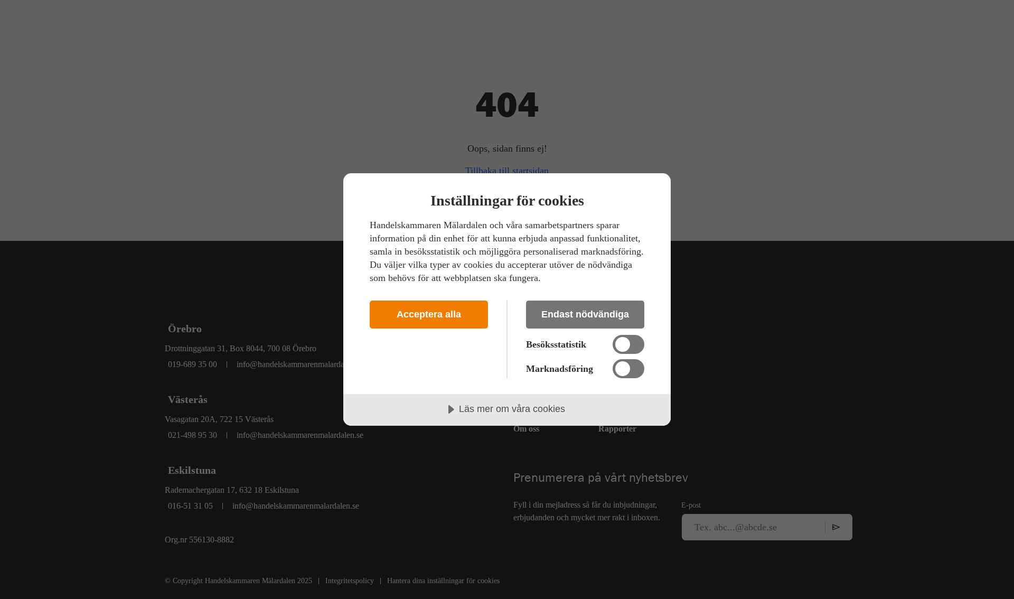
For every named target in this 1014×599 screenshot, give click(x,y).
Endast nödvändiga (585, 314)
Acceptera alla (429, 314)
